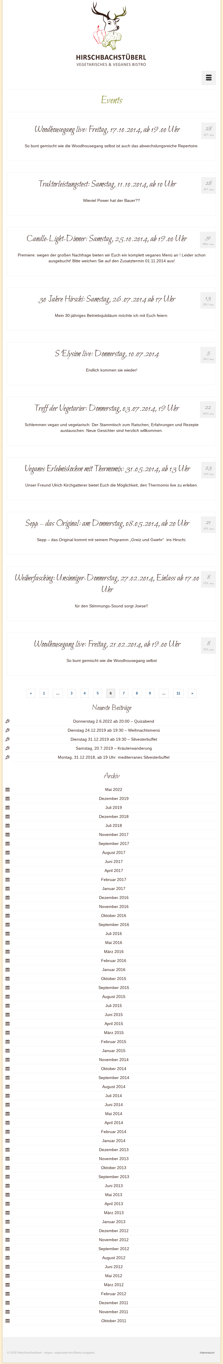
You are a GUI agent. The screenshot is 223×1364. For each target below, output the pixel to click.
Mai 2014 (113, 1113)
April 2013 (114, 1203)
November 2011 (113, 1311)
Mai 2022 (113, 789)
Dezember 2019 (114, 798)
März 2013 (114, 1212)
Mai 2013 (113, 1194)
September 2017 (113, 843)
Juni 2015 (114, 1014)
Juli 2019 (113, 807)
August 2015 (113, 996)
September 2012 (113, 1248)
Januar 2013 (113, 1221)
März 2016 (114, 951)
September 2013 (113, 1176)
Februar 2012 (113, 1293)
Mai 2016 (113, 942)
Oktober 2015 (113, 978)
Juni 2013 (114, 1185)
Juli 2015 (113, 1005)
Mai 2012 (113, 1275)
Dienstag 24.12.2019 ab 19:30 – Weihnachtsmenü (114, 730)
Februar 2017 (113, 879)
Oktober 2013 (113, 1167)
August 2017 (113, 852)
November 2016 (114, 906)
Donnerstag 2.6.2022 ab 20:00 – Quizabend (113, 721)
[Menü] (209, 78)
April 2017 (114, 870)
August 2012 (113, 1257)
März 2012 (114, 1284)
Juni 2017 (114, 861)
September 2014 (113, 1077)
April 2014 (114, 1122)
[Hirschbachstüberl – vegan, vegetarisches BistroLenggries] (111, 33)
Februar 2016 (113, 960)
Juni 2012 (114, 1266)
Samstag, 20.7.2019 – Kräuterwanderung (114, 748)
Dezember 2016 (114, 897)
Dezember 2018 (114, 816)
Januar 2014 (113, 1140)
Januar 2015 (113, 1050)
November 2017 (114, 834)
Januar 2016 (113, 969)
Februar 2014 (113, 1131)
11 (178, 693)
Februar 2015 (113, 1041)
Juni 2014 (114, 1104)
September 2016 (113, 924)
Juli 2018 (113, 825)
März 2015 (114, 1032)
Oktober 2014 (113, 1068)
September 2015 (113, 987)
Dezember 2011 (113, 1302)
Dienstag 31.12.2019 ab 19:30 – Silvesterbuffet (114, 739)
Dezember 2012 (114, 1230)
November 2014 (114, 1059)
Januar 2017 (113, 888)
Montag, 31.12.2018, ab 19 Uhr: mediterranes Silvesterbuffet (114, 757)
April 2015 (114, 1023)
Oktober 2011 (113, 1320)
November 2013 (114, 1158)
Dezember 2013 (114, 1149)
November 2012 (114, 1239)
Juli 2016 (113, 933)
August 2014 (113, 1086)
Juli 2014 (113, 1095)
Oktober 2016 (113, 915)
